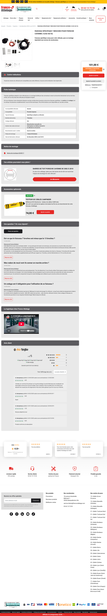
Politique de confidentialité (40, 612)
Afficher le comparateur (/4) (52, 614)
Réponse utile (8, 257)
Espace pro (67, 10)
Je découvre (54, 179)
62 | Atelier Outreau (96, 562)
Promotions (49, 496)
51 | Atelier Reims (95, 547)
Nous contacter (77, 612)
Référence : (88, 85)
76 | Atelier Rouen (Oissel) (98, 578)
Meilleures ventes (51, 502)
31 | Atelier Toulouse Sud (97, 514)
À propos (60, 612)
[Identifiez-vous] (98, 9)
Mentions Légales (16, 612)
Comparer (95, 87)
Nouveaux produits (51, 499)
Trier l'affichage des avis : (44, 372)
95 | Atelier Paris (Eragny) (97, 586)
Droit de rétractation (51, 612)
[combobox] (49, 9)
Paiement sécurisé (74, 474)
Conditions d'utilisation (27, 612)
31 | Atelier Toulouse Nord (98, 511)
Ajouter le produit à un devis (93, 81)
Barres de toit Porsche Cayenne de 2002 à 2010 (53, 169)
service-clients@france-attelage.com (74, 503)
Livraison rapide (11, 474)
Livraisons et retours (5, 612)
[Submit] (37, 9)
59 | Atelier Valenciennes (97, 553)
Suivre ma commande (74, 10)
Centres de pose (53, 474)
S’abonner (36, 500)
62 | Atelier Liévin (95, 559)
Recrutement (85, 612)
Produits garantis (96, 474)
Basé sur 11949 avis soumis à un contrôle (15, 453)
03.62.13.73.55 (68, 506)
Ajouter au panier (45, 212)
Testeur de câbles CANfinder (38, 199)
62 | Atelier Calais (95, 556)
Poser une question (13, 231)
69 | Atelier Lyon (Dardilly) (98, 570)
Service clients (32, 474)
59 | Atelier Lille (94, 550)
